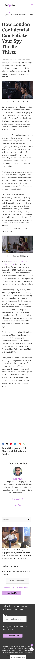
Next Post (17, 505)
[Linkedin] (15, 444)
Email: (4, 581)
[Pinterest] (11, 444)
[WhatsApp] (24, 444)
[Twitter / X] (7, 444)
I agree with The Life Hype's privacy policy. (17, 587)
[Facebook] (3, 444)
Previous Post (17, 499)
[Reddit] (20, 444)
